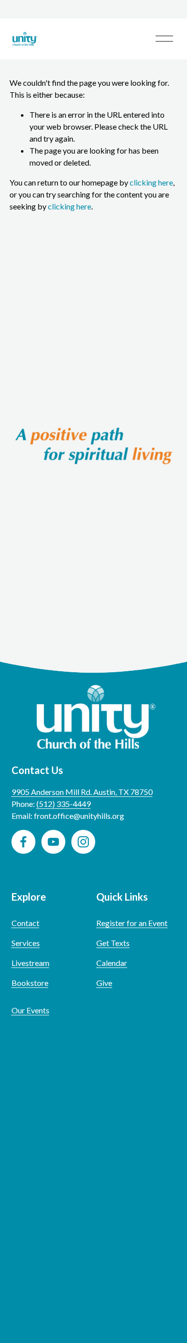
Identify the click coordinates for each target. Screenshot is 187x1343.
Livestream (30, 962)
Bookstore (29, 982)
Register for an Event (132, 923)
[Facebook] (23, 842)
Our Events (30, 1010)
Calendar (111, 962)
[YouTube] (53, 842)
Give (104, 982)
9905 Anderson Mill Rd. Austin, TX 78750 (82, 791)
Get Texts (113, 943)
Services (25, 943)
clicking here (151, 182)
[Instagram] (83, 842)
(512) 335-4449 (63, 803)
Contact (25, 923)
